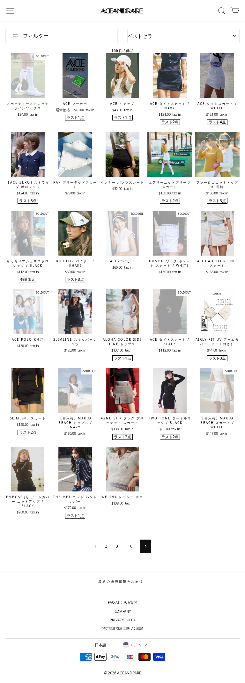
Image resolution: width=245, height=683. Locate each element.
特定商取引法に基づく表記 (122, 628)
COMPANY (123, 611)
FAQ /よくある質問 (122, 602)
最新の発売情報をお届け (121, 581)
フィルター (35, 35)
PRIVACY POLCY (122, 619)
